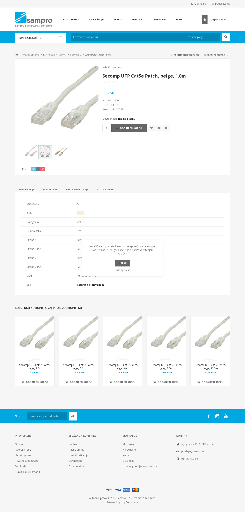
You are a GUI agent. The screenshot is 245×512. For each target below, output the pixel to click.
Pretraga (226, 37)
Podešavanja (222, 3)
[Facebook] (208, 416)
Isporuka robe (23, 449)
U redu (123, 263)
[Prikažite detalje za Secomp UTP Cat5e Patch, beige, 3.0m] (122, 336)
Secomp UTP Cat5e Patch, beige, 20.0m (210, 366)
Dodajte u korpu (131, 128)
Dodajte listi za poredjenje (159, 128)
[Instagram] (217, 416)
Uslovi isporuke (23, 455)
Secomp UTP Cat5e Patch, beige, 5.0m (78, 366)
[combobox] (127, 37)
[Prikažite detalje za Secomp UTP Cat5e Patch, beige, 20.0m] (210, 336)
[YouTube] (226, 416)
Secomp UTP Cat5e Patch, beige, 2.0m (34, 366)
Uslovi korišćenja (78, 455)
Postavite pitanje (76, 189)
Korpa (125, 455)
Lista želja (128, 460)
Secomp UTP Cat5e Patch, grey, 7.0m (166, 366)
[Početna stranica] (16, 54)
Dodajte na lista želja (151, 128)
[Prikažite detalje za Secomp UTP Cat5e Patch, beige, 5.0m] (78, 336)
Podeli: (26, 169)
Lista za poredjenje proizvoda (139, 466)
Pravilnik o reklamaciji (27, 471)
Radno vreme (76, 449)
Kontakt (73, 444)
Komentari (50, 189)
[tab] (26, 189)
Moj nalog (200, 3)
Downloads (75, 460)
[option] (29, 152)
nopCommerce (129, 502)
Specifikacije (26, 189)
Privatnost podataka (26, 460)
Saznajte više (122, 270)
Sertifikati (20, 466)
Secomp (117, 67)
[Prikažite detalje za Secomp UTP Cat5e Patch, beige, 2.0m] (34, 336)
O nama (19, 444)
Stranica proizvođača (90, 284)
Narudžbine (129, 449)
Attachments (106, 189)
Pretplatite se (73, 416)
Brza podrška (76, 466)
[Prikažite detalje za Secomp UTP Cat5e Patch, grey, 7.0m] (166, 336)
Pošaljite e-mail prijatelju (166, 128)
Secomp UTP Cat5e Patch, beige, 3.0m (122, 366)
